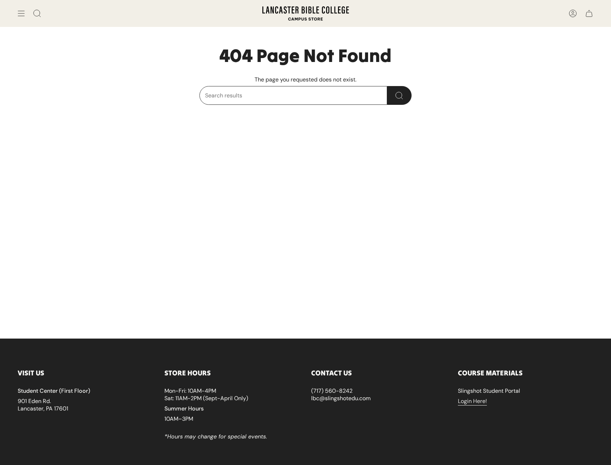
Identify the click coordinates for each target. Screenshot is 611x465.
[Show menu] (21, 13)
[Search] (399, 95)
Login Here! (472, 401)
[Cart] (589, 13)
